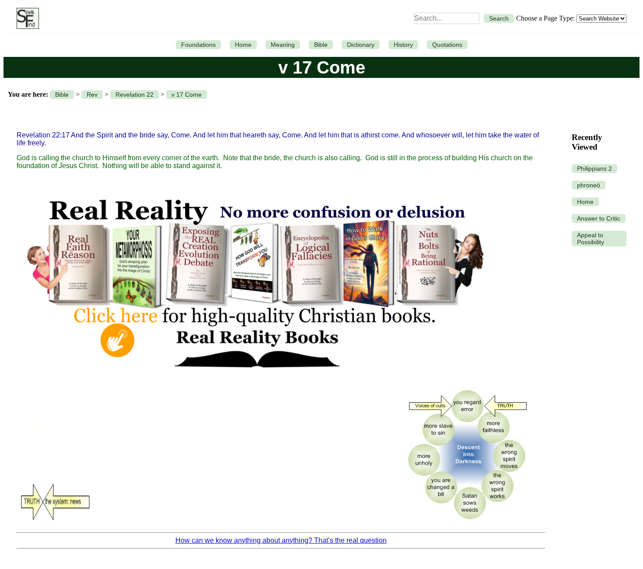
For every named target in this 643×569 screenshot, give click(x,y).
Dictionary (360, 44)
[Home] (25, 18)
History (403, 44)
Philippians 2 (594, 168)
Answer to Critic (598, 218)
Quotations (447, 44)
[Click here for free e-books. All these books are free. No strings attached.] (255, 378)
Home (243, 44)
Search (499, 18)
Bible (321, 44)
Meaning (283, 44)
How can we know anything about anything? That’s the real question (281, 540)
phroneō (588, 185)
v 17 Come (186, 94)
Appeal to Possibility (590, 239)
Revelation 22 (134, 94)
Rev (92, 94)
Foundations (198, 44)
